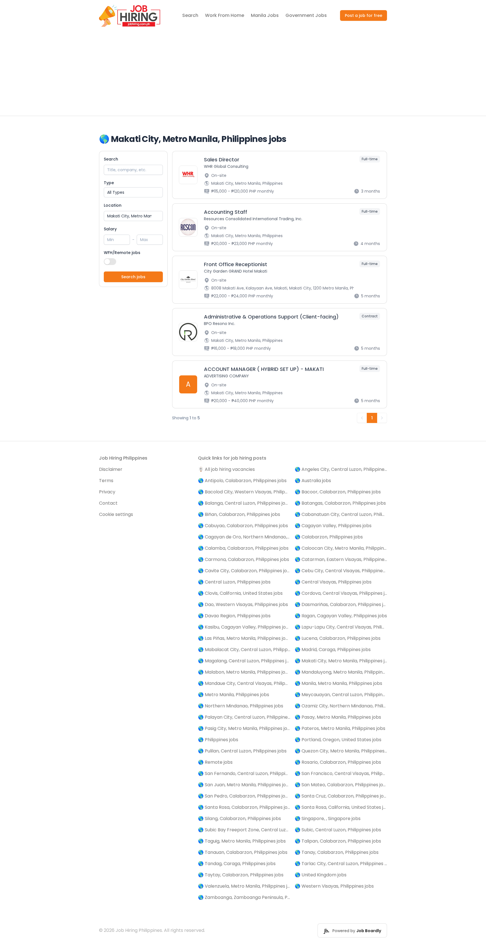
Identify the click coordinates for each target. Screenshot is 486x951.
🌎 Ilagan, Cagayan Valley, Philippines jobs (341, 616)
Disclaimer (110, 469)
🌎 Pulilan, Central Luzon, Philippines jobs (242, 751)
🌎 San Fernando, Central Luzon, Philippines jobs (244, 773)
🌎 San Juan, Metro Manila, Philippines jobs (244, 784)
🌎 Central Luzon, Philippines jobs (234, 582)
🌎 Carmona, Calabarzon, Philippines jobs (243, 559)
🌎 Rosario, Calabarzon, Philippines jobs (338, 762)
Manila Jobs (265, 15)
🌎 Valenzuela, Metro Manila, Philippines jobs (244, 886)
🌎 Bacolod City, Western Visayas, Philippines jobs (244, 492)
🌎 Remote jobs (215, 762)
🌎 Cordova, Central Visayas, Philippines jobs (341, 593)
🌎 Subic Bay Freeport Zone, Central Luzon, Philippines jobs (244, 830)
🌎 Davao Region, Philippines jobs (234, 616)
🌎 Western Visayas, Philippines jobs (334, 886)
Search (190, 15)
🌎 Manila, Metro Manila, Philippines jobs (338, 683)
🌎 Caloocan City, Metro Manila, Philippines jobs (341, 548)
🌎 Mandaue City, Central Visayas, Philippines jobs (244, 683)
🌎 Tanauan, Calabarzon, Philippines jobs (242, 852)
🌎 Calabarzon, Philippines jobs (329, 537)
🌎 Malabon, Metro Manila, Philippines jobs (244, 672)
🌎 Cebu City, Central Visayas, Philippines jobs (341, 570)
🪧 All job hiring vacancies (226, 469)
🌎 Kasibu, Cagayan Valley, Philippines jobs (244, 627)
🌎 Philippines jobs (218, 739)
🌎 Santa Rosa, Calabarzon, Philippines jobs (244, 807)
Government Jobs (306, 15)
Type (109, 183)
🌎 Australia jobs (313, 480)
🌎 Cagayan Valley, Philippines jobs (333, 525)
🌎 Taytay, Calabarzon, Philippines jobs (241, 875)
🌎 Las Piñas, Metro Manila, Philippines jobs (244, 638)
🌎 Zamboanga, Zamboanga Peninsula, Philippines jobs (244, 897)
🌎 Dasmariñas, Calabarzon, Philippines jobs (341, 604)
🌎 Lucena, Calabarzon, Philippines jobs (338, 638)
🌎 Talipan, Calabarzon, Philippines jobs (338, 841)
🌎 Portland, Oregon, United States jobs (338, 739)
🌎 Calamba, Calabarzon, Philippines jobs (243, 548)
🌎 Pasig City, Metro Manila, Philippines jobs (244, 728)
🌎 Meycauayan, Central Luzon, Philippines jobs (341, 694)
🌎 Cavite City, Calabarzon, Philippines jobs (244, 570)
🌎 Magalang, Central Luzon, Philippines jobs (244, 661)
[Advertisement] (243, 73)
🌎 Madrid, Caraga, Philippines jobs (333, 649)
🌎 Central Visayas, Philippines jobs (333, 582)
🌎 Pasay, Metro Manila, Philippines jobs (338, 717)
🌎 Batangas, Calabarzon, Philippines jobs (340, 503)
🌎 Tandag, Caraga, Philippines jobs (237, 863)
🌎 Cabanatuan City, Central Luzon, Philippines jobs (341, 514)
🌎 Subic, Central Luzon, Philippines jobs (338, 830)
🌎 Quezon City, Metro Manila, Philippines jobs (341, 751)
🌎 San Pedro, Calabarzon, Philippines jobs (244, 796)
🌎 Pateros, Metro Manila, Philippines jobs (340, 728)
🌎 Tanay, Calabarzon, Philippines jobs (337, 852)
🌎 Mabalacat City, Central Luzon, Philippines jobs (244, 649)
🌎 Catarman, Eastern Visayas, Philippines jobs (341, 559)
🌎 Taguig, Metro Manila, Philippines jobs (242, 841)
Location (113, 205)
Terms (106, 480)
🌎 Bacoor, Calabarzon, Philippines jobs (338, 492)
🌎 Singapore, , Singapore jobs (328, 818)
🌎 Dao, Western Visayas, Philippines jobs (243, 604)
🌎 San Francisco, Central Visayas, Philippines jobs (341, 773)
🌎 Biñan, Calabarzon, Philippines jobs (239, 514)
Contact (108, 503)
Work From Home (224, 15)
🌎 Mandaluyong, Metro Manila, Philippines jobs (341, 672)
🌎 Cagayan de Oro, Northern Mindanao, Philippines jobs (244, 537)
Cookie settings (116, 514)
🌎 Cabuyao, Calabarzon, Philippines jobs (243, 525)
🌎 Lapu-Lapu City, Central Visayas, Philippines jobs (341, 627)
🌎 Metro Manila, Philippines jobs (233, 694)
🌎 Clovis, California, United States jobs (240, 593)
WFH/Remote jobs (122, 252)
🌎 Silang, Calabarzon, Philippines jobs (239, 818)
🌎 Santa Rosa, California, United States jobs (341, 807)
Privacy (107, 492)
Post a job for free (363, 15)
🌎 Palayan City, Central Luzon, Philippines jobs (244, 717)
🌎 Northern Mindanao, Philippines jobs (240, 706)
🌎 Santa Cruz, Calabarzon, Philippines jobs (341, 796)
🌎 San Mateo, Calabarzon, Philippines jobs (341, 784)
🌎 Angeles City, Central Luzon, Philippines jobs (341, 469)
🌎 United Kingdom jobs (320, 875)
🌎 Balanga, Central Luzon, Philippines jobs (244, 503)
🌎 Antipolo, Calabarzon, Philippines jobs (242, 480)
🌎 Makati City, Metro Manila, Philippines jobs (341, 661)
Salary (110, 229)
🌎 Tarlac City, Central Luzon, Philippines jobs (341, 863)
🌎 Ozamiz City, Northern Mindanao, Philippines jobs (341, 706)
